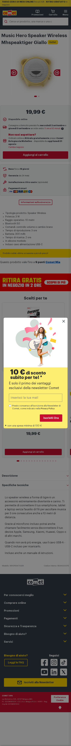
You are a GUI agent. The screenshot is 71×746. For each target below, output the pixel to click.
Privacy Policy (48, 408)
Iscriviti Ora (51, 418)
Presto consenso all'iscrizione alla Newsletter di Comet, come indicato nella (36, 407)
